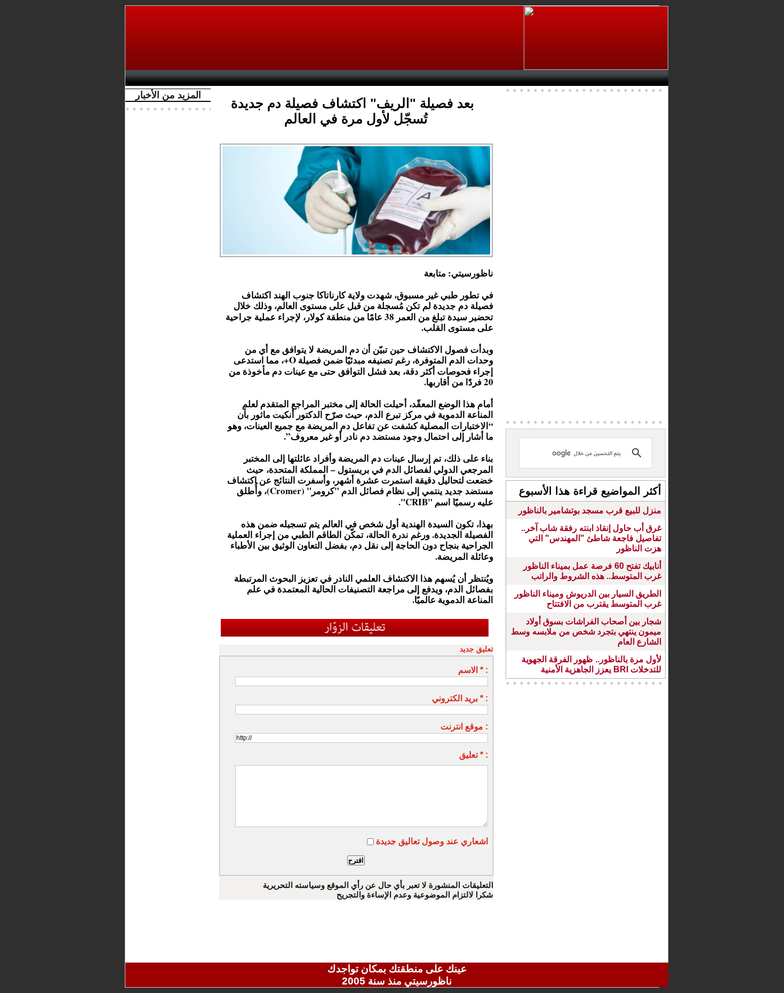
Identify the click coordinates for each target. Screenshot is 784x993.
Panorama (279, 78)
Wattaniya (420, 78)
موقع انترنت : (464, 726)
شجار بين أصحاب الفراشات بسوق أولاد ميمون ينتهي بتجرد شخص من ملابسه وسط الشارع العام (586, 631)
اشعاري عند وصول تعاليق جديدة (432, 841)
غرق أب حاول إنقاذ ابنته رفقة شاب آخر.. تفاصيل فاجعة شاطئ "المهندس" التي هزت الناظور (591, 538)
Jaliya (379, 78)
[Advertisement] (325, 38)
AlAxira (204, 78)
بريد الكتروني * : (460, 698)
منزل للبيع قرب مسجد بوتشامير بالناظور (589, 510)
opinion (238, 78)
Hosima (506, 78)
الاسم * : (473, 669)
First (644, 78)
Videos (333, 78)
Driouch (554, 78)
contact (161, 78)
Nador (599, 78)
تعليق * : (473, 754)
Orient (461, 78)
